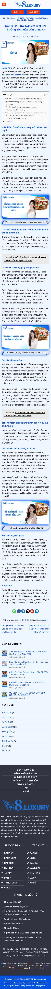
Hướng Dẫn (7, 732)
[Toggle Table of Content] (44, 95)
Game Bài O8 (8, 727)
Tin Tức (5, 746)
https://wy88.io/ (20, 907)
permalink (43, 620)
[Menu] (4, 4)
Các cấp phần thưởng (17, 110)
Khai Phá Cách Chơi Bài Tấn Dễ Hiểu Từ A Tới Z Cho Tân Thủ (28, 663)
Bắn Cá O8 (7, 713)
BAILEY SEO (35, 36)
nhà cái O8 (16, 75)
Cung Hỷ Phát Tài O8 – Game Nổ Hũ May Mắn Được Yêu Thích (39, 629)
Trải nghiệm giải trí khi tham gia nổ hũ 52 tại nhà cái (25, 113)
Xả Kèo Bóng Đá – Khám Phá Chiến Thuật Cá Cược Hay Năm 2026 (28, 653)
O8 (4, 18)
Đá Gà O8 (6, 722)
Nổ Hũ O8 (10, 18)
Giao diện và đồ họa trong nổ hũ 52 (21, 115)
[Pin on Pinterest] (32, 611)
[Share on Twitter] (23, 611)
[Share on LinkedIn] (37, 611)
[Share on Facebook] (19, 611)
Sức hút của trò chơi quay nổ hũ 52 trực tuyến (23, 98)
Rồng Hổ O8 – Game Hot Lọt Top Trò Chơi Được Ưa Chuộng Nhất (13, 629)
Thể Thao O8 (7, 741)
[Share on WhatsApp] (14, 611)
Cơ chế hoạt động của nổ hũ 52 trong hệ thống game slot (23, 103)
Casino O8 (6, 717)
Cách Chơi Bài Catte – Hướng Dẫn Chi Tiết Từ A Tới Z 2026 (28, 673)
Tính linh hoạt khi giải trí (17, 118)
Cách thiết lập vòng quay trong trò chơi (23, 107)
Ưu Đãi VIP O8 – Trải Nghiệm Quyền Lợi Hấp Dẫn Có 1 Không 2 (27, 694)
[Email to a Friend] (28, 611)
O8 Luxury (6, 816)
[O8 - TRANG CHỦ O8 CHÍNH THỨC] (27, 4)
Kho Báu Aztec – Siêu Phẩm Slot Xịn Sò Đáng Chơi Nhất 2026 (27, 683)
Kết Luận (8, 121)
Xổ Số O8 (6, 751)
